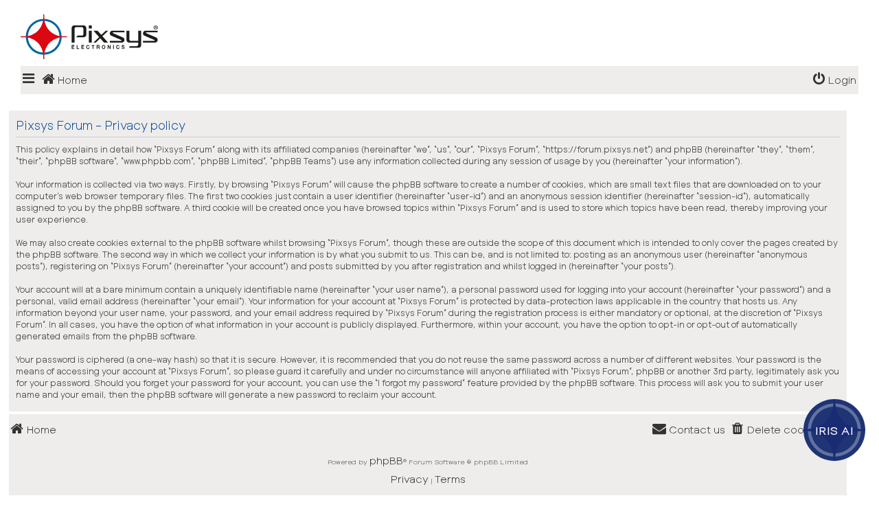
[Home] (439, 14)
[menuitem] (834, 80)
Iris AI (834, 430)
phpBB (386, 460)
